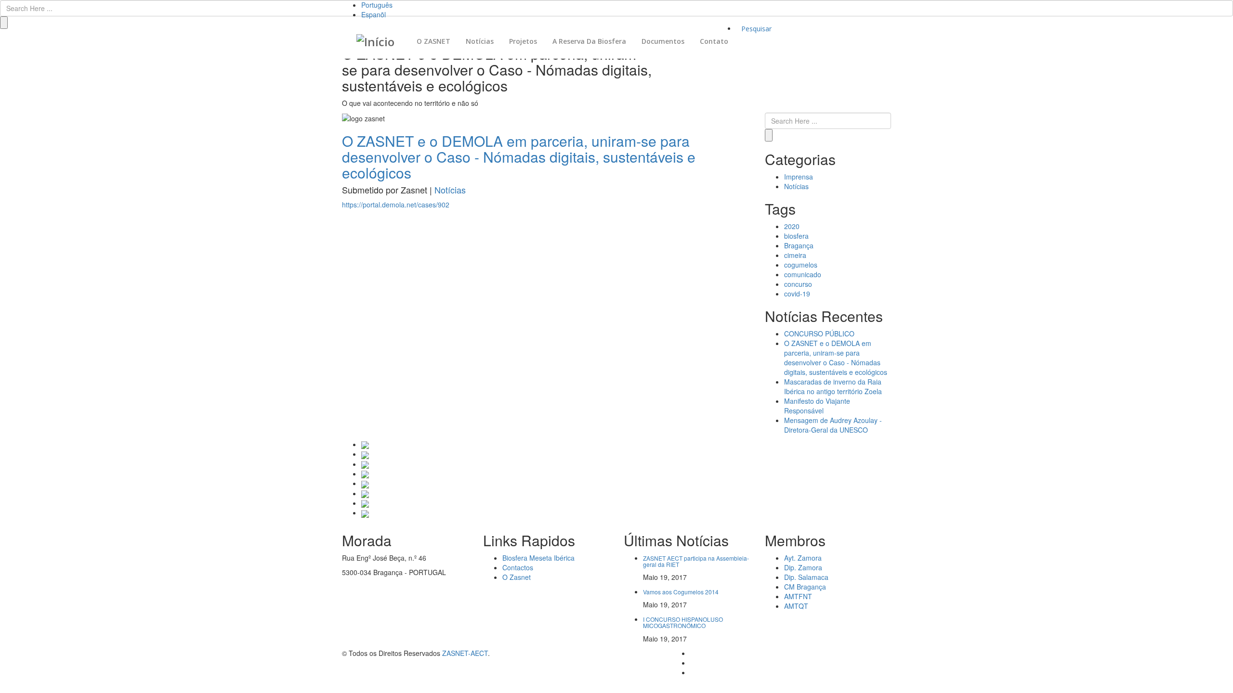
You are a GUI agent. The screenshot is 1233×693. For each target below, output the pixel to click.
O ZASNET (433, 41)
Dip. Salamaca (806, 577)
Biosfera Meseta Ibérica (538, 558)
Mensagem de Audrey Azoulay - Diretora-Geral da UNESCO (833, 425)
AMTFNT (798, 596)
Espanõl (373, 14)
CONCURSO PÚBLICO (819, 333)
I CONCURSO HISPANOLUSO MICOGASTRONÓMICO (683, 622)
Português (377, 5)
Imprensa (798, 176)
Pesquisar (756, 28)
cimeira (795, 255)
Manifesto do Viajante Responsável (817, 405)
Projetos (523, 41)
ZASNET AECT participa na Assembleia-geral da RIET (696, 561)
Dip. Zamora (803, 567)
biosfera (796, 236)
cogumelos (800, 265)
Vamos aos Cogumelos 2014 (681, 592)
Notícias (480, 41)
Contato (714, 41)
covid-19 (797, 293)
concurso (798, 284)
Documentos (663, 41)
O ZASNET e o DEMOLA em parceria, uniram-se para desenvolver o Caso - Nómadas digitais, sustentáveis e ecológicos (835, 357)
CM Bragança (805, 586)
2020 (792, 226)
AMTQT (796, 606)
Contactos (517, 567)
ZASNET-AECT (465, 653)
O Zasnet (516, 577)
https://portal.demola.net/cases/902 (395, 204)
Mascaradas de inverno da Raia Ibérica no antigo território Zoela (833, 386)
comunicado (802, 274)
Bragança (798, 245)
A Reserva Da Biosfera (589, 41)
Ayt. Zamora (803, 558)
